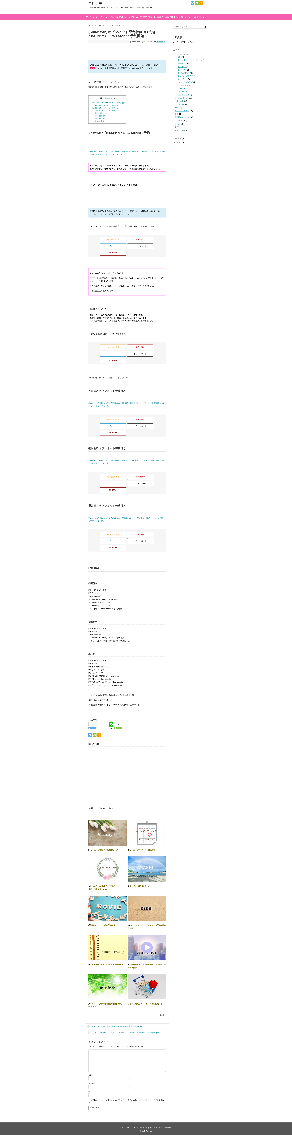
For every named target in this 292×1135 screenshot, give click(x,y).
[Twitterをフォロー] (192, 3)
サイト (91, 1092)
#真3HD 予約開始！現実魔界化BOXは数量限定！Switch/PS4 (117, 1026)
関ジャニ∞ (182, 63)
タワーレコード (140, 246)
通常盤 (99, 121)
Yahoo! (113, 246)
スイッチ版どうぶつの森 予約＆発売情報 (106, 964)
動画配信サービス (182, 117)
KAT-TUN (182, 70)
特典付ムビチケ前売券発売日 (141, 17)
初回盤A (100, 116)
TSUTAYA (113, 253)
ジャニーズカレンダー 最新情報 (142, 850)
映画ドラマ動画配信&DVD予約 (167, 17)
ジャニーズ (179, 54)
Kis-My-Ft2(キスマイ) (187, 76)
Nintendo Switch (181, 98)
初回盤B (100, 118)
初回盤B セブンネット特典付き (105, 108)
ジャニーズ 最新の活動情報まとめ (104, 850)
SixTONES (182, 88)
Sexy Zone (182, 79)
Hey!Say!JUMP (184, 73)
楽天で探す (140, 240)
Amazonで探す (113, 240)
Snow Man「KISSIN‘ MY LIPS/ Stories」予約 (107, 103)
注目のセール (200, 17)
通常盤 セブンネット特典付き (105, 110)
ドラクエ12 (179, 104)
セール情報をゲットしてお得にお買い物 (146, 1004)
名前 (90, 1075)
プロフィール (125, 1128)
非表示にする (109, 98)
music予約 (186, 17)
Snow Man (160, 42)
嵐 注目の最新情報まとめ (140, 886)
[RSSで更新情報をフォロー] (201, 3)
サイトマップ (92, 17)
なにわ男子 (182, 91)
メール (91, 1083)
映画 (176, 114)
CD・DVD (179, 121)
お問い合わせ (166, 1128)
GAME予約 (122, 17)
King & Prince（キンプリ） (189, 60)
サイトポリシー (155, 1128)
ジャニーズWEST (185, 82)
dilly (163, 1015)
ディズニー (179, 130)
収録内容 (97, 113)
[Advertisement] (127, 775)
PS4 (176, 108)
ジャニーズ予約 (108, 17)
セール (177, 124)
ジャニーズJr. (183, 95)
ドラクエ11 (179, 101)
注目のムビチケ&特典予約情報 (102, 925)
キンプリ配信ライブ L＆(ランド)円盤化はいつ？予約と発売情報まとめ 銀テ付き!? (125, 1033)
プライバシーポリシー (139, 1128)
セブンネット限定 (182, 111)
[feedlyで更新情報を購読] (197, 3)
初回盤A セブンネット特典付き (105, 105)
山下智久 (182, 67)
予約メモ (95, 3)
